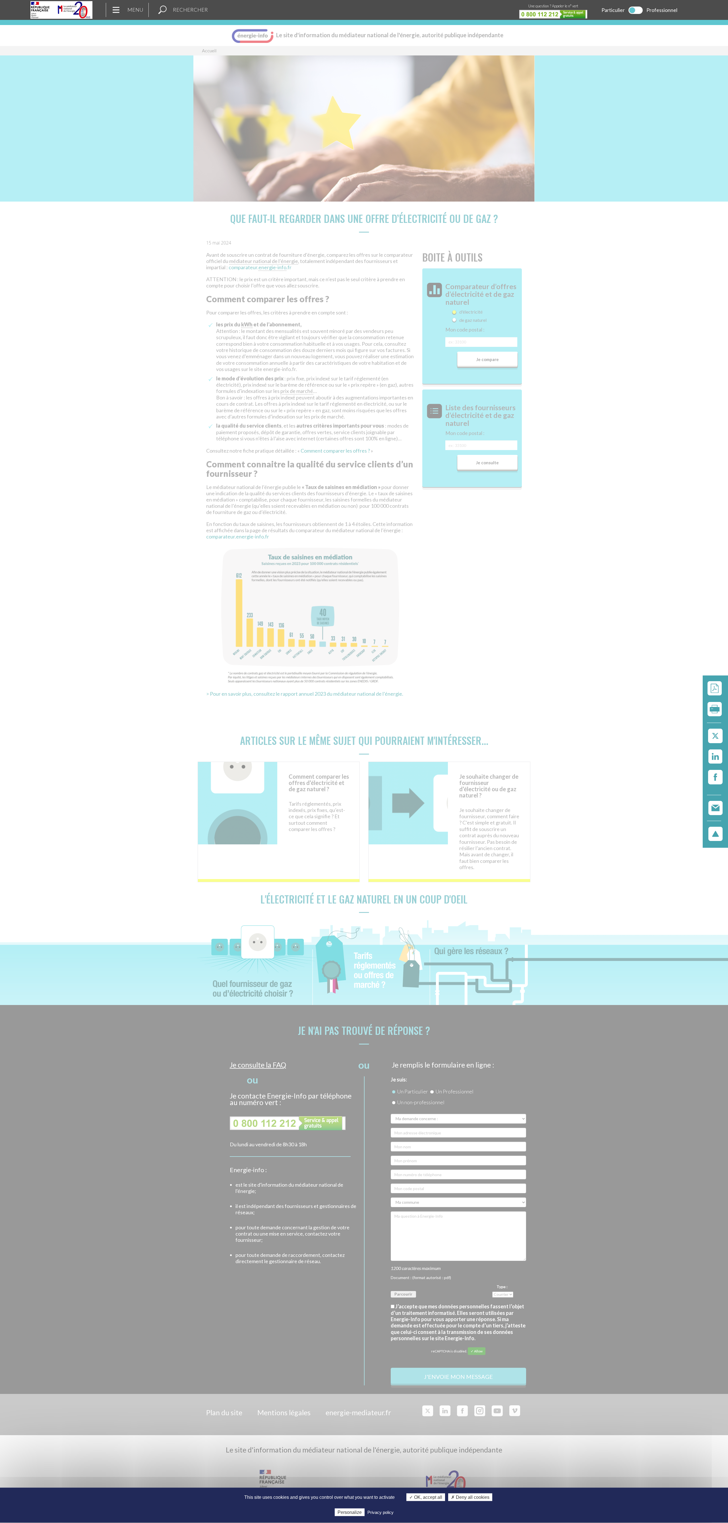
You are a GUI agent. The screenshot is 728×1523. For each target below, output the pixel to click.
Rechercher (190, 10)
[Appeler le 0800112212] (553, 14)
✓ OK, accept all (425, 1497)
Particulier (613, 10)
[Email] (715, 807)
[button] (162, 10)
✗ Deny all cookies (470, 1497)
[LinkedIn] (715, 756)
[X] (715, 736)
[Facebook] (715, 777)
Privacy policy (380, 1512)
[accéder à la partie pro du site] (635, 10)
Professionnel (661, 10)
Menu (135, 10)
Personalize (350, 1512)
